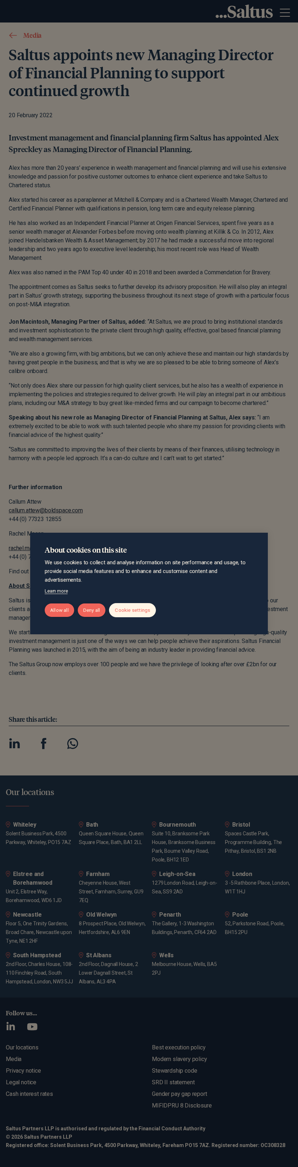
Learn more (56, 591)
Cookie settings (132, 610)
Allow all (59, 610)
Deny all (91, 610)
